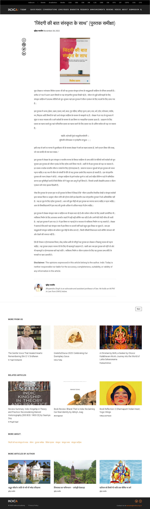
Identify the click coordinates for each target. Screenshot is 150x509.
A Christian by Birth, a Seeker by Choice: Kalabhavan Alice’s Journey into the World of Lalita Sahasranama (120, 356)
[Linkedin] (24, 53)
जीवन (31, 442)
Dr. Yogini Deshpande (15, 360)
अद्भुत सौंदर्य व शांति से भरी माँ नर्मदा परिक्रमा (24, 487)
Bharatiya (74, 9)
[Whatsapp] (24, 40)
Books (62, 2)
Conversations (50, 9)
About (125, 9)
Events (43, 2)
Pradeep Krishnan (105, 363)
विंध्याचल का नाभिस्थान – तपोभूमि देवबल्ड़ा (69, 487)
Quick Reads (36, 9)
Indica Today (58, 360)
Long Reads (63, 9)
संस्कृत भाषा (66, 442)
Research (84, 9)
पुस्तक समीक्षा (39, 442)
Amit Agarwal (58, 416)
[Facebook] (24, 45)
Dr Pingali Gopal (13, 422)
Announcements (97, 9)
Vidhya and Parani (105, 416)
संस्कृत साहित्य (76, 442)
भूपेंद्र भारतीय (50, 285)
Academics (53, 2)
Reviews (109, 9)
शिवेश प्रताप (50, 442)
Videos (118, 9)
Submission (134, 9)
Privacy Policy (33, 505)
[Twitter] (24, 49)
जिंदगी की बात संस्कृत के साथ (18, 442)
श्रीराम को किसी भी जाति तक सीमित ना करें (115, 487)
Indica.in (31, 2)
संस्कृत (58, 442)
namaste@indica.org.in (134, 505)
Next (138, 309)
